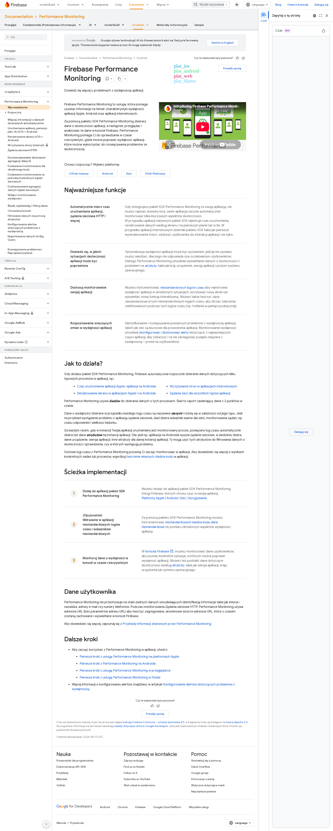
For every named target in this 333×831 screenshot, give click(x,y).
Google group (199, 773)
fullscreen (320, 15)
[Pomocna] (237, 58)
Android (107, 173)
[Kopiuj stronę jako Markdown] (119, 78)
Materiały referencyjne (172, 25)
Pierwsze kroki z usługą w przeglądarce (125, 671)
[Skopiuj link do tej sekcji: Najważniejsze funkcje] (130, 190)
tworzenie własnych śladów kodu (149, 457)
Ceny (118, 4)
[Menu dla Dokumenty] (148, 4)
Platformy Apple (153, 498)
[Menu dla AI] (96, 25)
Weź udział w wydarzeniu (139, 785)
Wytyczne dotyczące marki (208, 785)
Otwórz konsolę (297, 4)
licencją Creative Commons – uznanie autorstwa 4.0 (153, 722)
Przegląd (10, 25)
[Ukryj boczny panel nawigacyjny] (46, 824)
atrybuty (178, 565)
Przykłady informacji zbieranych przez (167, 624)
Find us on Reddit (134, 766)
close (327, 15)
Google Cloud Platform (167, 807)
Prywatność (77, 822)
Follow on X (130, 773)
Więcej (161, 4)
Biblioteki (61, 779)
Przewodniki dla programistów (74, 760)
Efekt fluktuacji (155, 173)
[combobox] (211, 4)
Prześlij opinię (232, 68)
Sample (199, 25)
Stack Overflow (200, 766)
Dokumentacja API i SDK (71, 766)
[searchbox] (26, 37)
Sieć (129, 173)
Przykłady (62, 773)
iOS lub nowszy (79, 173)
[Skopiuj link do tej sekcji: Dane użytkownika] (120, 592)
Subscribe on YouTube (137, 779)
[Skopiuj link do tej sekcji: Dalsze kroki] (101, 639)
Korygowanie (197, 498)
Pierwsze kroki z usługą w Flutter (120, 677)
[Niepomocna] (243, 58)
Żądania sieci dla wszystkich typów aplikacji (200, 393)
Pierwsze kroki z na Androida (118, 664)
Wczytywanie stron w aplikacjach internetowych (203, 386)
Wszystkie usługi (199, 807)
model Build (47, 4)
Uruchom (73, 4)
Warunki (61, 822)
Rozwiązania (100, 4)
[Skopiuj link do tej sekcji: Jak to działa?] (106, 364)
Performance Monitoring (61, 16)
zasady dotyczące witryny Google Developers (141, 726)
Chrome (123, 807)
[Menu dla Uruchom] (83, 4)
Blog (278, 4)
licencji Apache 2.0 (237, 722)
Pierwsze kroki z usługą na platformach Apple (129, 657)
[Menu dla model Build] (59, 4)
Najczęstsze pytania (203, 791)
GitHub (60, 785)
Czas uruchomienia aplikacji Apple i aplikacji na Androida (116, 386)
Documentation (19, 16)
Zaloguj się (321, 4)
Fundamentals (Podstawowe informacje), (49, 25)
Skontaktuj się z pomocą (206, 760)
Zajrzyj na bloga (133, 760)
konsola (157, 551)
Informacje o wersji (202, 779)
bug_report (314, 15)
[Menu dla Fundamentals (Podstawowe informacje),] (81, 25)
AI (90, 25)
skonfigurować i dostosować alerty (164, 333)
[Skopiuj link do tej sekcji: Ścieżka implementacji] (130, 472)
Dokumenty (136, 4)
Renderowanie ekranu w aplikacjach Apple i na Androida (116, 393)
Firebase (69, 58)
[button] (23, 66)
